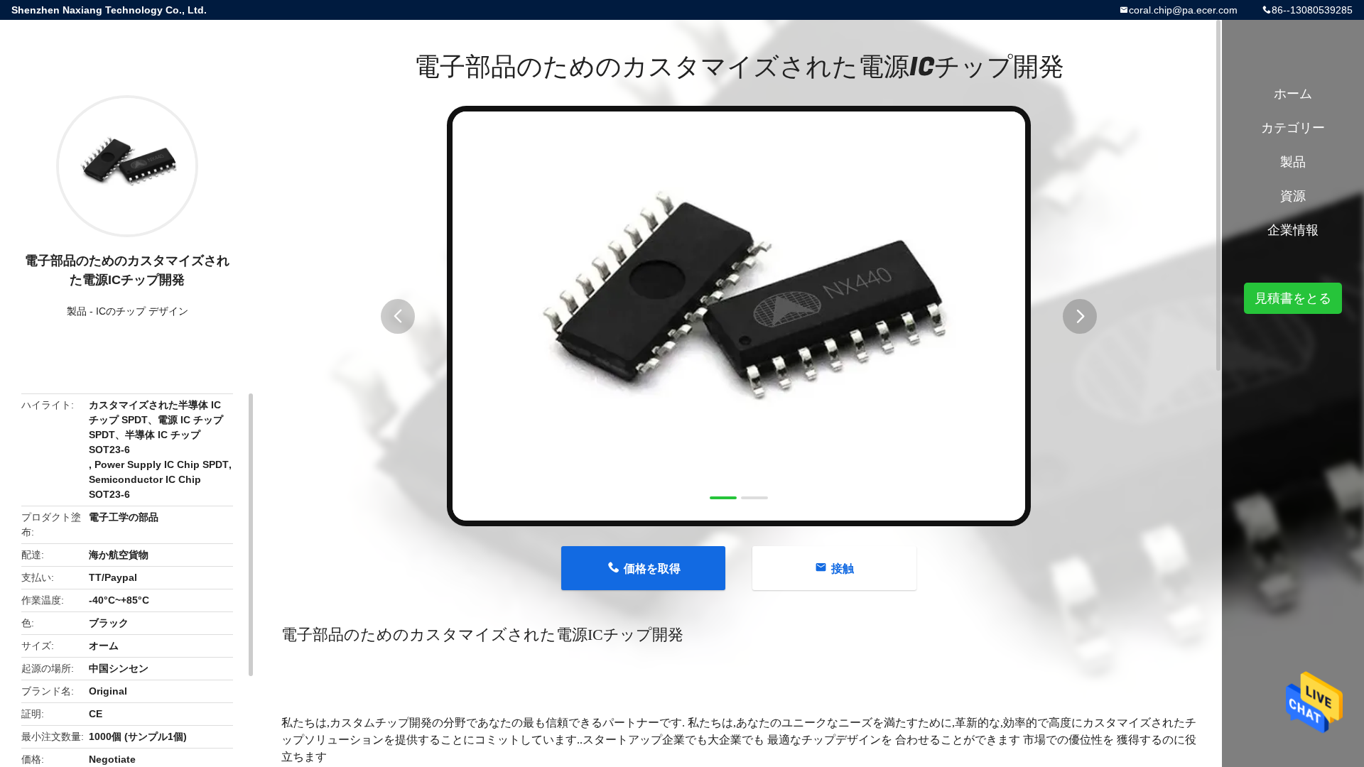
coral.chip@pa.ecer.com (1183, 10)
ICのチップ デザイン (142, 311)
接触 (842, 568)
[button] (398, 316)
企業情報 (1293, 230)
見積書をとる (1293, 298)
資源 (1293, 196)
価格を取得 (652, 568)
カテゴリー (1293, 128)
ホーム (1293, 94)
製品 (77, 311)
